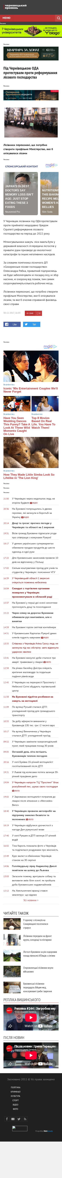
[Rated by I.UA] (19, 1130)
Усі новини (30, 900)
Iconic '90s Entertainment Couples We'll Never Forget (30, 390)
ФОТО (15, 1109)
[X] (19, 1119)
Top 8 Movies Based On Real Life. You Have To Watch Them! (43, 422)
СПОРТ (15, 1100)
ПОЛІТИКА (15, 1087)
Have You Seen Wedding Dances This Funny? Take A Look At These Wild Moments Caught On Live (16, 426)
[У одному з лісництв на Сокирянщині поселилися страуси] (12, 924)
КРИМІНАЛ (15, 1092)
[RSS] (25, 1119)
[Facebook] (6, 1119)
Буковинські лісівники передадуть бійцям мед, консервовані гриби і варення (37, 987)
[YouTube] (13, 1119)
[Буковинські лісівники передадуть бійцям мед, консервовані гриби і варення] (12, 987)
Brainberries (8, 385)
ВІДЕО (15, 1105)
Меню (6, 18)
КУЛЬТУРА (15, 1096)
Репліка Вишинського (21, 999)
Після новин (13, 1037)
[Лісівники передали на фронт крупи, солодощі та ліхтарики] (12, 940)
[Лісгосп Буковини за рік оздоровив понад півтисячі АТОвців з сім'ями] (12, 955)
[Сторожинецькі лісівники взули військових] (12, 971)
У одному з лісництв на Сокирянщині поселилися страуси (35, 923)
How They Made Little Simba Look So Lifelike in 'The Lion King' (28, 476)
